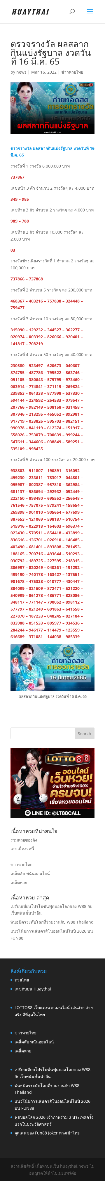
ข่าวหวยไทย (72, 72)
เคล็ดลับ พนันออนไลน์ (30, 873)
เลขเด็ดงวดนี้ (22, 848)
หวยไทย (22, 980)
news (21, 72)
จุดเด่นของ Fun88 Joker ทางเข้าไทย (47, 1133)
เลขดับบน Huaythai (33, 989)
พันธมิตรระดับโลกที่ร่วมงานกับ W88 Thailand (52, 922)
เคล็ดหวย (18, 882)
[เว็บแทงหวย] (52, 816)
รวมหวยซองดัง (23, 840)
